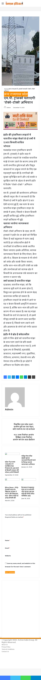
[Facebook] (5, 377)
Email (7, 548)
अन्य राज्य (11, 89)
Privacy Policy (6, 647)
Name (7, 540)
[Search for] (38, 4)
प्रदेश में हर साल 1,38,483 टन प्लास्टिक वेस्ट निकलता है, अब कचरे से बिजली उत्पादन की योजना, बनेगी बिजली (12, 467)
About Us (5, 644)
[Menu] (3, 4)
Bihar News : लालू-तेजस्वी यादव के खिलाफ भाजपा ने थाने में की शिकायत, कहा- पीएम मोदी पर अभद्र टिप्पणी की (12, 492)
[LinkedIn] (13, 377)
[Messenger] (17, 377)
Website (8, 556)
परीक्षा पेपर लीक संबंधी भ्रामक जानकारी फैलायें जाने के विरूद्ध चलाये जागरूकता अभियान (28, 460)
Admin (9, 107)
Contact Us (5, 651)
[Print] (33, 377)
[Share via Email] (29, 377)
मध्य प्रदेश (22, 94)
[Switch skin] (34, 4)
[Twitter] (9, 377)
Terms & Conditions (8, 649)
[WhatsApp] (21, 377)
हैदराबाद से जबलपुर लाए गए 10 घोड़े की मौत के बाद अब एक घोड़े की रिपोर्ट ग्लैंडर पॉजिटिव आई (27, 491)
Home (6, 89)
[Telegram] (25, 377)
